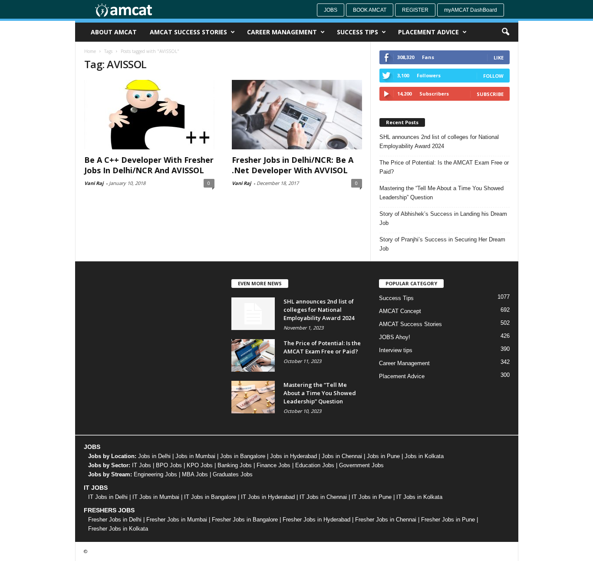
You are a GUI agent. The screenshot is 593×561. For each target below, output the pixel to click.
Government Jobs (361, 465)
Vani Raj (93, 183)
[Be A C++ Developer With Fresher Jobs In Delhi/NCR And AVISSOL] (149, 114)
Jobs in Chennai (342, 456)
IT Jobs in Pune (372, 497)
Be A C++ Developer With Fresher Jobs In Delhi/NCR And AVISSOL (149, 165)
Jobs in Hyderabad (293, 456)
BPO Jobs (169, 465)
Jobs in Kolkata (424, 456)
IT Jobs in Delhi (108, 497)
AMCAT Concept (400, 311)
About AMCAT (114, 32)
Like (499, 57)
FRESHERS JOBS (109, 510)
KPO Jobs (200, 465)
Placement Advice (428, 32)
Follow (493, 76)
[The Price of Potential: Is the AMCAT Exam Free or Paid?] (253, 355)
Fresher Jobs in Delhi (115, 519)
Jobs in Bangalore (242, 456)
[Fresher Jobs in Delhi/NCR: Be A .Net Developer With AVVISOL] (297, 114)
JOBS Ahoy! (394, 337)
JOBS (92, 446)
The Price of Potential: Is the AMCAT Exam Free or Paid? (444, 167)
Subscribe (490, 94)
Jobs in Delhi (154, 456)
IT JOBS (96, 487)
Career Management (282, 32)
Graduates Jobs (233, 474)
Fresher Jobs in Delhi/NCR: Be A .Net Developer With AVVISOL (292, 165)
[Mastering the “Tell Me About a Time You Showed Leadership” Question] (253, 397)
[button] (505, 32)
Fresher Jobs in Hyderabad (316, 519)
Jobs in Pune (383, 456)
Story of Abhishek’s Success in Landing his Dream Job (443, 218)
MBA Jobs (195, 474)
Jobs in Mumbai (195, 456)
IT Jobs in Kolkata (419, 497)
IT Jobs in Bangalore (210, 497)
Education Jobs (314, 465)
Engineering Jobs (155, 474)
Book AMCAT (369, 10)
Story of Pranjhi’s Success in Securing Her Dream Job (442, 244)
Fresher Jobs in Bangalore (245, 519)
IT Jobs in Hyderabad (268, 497)
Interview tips (395, 350)
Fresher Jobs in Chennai (385, 519)
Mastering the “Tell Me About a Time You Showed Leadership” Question (441, 193)
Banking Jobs (234, 465)
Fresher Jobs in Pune (448, 519)
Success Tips (357, 32)
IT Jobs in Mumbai (155, 497)
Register (415, 10)
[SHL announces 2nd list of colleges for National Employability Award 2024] (253, 313)
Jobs (330, 10)
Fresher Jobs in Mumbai (176, 519)
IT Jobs (141, 465)
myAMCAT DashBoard (470, 10)
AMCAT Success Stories (188, 32)
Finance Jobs (273, 465)
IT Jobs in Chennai (323, 497)
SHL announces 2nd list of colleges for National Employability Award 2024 (439, 141)
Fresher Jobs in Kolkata (118, 528)
